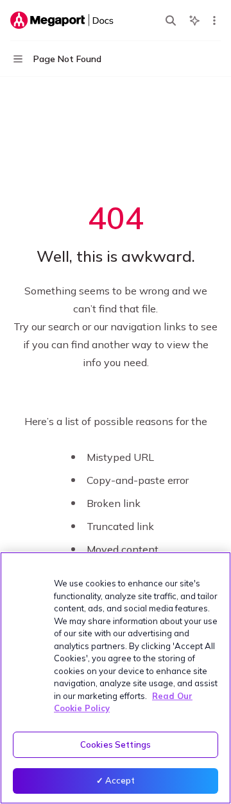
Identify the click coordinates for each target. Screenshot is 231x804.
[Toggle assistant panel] (194, 20)
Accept (120, 780)
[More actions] (214, 20)
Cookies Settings (115, 744)
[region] (115, 678)
